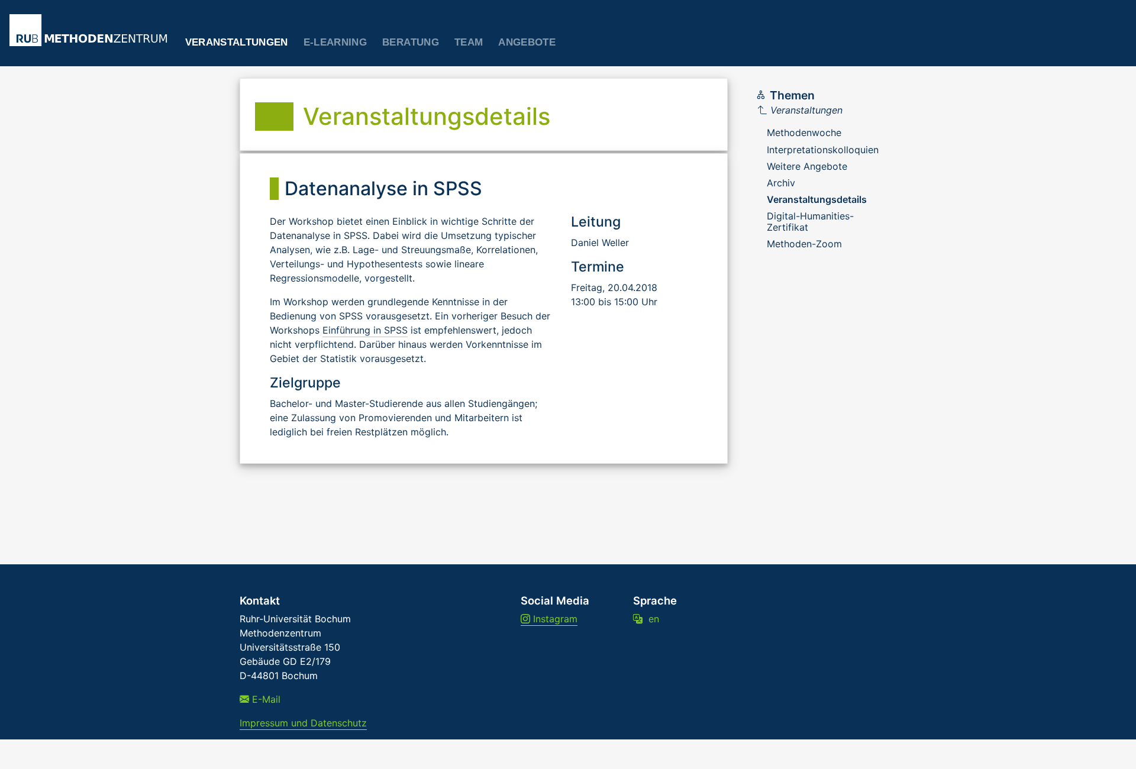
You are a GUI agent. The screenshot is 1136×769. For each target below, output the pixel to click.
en (651, 619)
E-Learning (335, 42)
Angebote (527, 42)
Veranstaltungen (236, 42)
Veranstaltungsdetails (817, 199)
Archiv (781, 183)
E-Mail (264, 699)
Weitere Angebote (807, 166)
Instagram (553, 619)
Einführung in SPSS (365, 330)
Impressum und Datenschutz (303, 723)
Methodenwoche (804, 132)
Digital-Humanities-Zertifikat (810, 221)
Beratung (410, 42)
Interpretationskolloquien (823, 150)
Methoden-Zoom (804, 244)
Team (468, 42)
